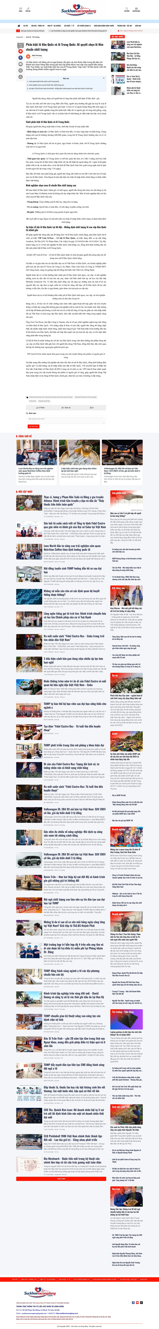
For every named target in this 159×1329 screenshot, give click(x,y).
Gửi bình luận (33, 426)
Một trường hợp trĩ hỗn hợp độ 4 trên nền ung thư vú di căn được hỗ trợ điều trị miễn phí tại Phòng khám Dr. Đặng (73, 948)
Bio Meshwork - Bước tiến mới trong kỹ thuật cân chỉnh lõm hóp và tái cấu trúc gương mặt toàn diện (72, 1160)
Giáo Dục (56, 584)
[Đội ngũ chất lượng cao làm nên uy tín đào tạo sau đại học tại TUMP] (29, 905)
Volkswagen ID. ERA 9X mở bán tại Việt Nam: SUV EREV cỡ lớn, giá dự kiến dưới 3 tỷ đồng (122, 470)
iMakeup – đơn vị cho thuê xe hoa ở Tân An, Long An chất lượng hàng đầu (127, 894)
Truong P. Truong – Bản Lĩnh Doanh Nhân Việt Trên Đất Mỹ (126, 992)
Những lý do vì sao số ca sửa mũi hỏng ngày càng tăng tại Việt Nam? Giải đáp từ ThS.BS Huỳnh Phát (74, 924)
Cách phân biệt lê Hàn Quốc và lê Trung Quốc (44, 81)
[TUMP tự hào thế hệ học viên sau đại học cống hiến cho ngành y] (29, 709)
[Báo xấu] (20, 77)
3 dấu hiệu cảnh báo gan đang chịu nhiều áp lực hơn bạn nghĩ (78, 469)
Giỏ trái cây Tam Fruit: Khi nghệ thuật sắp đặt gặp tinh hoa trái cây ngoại (126, 1087)
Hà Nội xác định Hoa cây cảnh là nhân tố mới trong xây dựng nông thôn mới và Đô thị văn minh (126, 1169)
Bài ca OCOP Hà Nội (119, 795)
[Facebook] (133, 1302)
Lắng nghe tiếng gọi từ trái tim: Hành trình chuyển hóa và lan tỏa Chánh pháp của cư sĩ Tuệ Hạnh (75, 615)
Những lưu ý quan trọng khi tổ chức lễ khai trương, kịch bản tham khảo (125, 850)
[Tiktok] (141, 1302)
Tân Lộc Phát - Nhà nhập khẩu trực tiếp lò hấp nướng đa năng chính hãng (126, 568)
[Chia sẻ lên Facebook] (20, 58)
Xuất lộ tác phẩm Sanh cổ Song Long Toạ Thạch (126, 1160)
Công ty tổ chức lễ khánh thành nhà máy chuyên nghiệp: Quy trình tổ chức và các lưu (127, 876)
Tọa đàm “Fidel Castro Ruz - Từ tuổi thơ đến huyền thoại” (72, 728)
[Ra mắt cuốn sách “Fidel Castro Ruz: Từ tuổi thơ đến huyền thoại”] (29, 792)
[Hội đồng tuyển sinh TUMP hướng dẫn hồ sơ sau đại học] (29, 574)
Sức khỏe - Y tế (58, 516)
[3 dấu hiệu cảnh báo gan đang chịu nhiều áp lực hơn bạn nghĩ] (79, 452)
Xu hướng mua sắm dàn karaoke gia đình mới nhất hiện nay (126, 550)
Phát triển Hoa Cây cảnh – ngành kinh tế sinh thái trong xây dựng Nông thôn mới (126, 697)
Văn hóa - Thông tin (59, 539)
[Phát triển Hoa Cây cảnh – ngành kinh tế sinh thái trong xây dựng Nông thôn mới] (126, 683)
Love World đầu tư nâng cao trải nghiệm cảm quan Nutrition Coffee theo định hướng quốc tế (37, 31)
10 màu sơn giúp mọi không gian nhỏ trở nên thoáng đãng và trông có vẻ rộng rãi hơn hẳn (126, 665)
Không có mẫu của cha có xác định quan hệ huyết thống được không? (72, 593)
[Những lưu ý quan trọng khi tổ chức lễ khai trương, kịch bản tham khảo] (126, 837)
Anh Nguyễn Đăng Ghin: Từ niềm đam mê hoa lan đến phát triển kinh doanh (126, 1245)
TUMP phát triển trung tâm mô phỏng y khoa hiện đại (74, 745)
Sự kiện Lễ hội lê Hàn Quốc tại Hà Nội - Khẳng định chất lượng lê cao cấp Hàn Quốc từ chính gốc (61, 88)
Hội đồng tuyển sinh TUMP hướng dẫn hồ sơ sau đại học (88, 31)
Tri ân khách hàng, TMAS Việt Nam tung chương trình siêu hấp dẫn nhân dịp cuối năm (126, 578)
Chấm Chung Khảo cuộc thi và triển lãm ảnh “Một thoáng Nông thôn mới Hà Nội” (127, 803)
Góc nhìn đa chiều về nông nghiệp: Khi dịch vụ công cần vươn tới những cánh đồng (73, 833)
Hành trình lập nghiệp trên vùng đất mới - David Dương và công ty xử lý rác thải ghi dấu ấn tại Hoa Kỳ (74, 995)
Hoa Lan (116, 1189)
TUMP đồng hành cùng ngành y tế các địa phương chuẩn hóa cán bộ (72, 972)
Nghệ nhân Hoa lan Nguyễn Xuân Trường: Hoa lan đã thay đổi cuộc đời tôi (126, 1263)
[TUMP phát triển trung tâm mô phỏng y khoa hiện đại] (29, 751)
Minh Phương (37, 56)
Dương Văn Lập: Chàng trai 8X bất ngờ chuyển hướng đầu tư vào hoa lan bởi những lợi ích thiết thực (125, 1212)
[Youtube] (137, 1302)
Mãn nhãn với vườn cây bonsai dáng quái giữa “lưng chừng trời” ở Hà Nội (126, 1179)
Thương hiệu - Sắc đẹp (60, 1174)
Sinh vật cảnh (118, 1106)
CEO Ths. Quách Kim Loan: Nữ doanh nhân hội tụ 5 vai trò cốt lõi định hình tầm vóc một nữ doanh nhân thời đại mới (74, 1113)
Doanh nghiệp (118, 829)
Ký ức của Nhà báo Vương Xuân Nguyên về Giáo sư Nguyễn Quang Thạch (126, 1151)
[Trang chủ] (19, 25)
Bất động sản (118, 588)
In (93, 408)
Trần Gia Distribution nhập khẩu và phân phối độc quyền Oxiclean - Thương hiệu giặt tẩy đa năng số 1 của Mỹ (127, 1078)
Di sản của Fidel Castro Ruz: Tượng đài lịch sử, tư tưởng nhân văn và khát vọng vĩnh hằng (71, 766)
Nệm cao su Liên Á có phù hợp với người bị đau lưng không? (125, 514)
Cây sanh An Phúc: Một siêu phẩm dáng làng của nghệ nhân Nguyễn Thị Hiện (125, 1128)
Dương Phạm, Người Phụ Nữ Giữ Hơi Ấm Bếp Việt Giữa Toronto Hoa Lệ (127, 974)
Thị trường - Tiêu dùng (123, 1011)
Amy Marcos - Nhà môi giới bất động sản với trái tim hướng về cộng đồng (126, 609)
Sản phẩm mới (119, 493)
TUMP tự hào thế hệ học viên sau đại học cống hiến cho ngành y (75, 705)
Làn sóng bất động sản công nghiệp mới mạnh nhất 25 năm (126, 656)
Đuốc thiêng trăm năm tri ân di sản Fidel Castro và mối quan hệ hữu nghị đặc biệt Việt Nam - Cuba (75, 683)
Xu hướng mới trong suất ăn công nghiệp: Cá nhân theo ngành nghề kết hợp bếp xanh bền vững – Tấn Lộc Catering (127, 1069)
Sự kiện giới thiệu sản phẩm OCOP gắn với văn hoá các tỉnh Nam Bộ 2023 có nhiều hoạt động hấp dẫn (125, 756)
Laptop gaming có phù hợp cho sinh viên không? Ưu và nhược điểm (126, 1033)
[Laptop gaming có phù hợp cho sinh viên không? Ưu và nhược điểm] (126, 1019)
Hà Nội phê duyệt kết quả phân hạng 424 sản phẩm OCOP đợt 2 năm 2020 (126, 812)
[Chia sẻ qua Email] (20, 64)
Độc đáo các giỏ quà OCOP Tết (122, 820)
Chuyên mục (136, 11)
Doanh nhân (117, 914)
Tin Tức (56, 733)
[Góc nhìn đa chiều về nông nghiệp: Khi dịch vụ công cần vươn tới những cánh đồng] (29, 837)
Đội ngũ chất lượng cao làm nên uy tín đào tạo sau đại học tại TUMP (74, 901)
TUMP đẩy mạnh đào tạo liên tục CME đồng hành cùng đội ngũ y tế (74, 1066)
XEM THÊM (61, 1179)
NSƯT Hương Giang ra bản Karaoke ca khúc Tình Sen (127, 559)
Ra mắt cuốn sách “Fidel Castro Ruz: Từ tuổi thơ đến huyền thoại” (73, 788)
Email (20, 11)
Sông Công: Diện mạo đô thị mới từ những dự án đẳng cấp (126, 637)
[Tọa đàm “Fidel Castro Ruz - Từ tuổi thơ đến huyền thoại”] (29, 732)
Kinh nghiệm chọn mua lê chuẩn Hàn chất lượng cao (46, 85)
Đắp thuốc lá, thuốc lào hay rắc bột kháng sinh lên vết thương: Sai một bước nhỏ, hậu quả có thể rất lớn (74, 1089)
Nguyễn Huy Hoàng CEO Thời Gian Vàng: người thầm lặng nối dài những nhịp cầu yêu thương (127, 983)
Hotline (28, 11)
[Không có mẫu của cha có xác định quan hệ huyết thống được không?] (29, 597)
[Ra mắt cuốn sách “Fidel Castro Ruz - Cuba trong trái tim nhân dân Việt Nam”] (29, 642)
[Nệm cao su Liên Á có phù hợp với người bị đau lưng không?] (126, 500)
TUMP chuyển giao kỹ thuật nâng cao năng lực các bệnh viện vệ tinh (72, 1018)
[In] (20, 70)
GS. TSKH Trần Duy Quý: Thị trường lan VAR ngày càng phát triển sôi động (127, 1236)
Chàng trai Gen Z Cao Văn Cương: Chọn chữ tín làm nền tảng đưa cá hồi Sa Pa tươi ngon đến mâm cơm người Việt (125, 937)
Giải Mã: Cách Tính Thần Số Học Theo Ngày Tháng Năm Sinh (126, 885)
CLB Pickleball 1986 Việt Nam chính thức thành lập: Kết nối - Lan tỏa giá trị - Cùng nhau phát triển (73, 1138)
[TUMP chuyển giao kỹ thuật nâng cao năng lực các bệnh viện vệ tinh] (29, 1022)
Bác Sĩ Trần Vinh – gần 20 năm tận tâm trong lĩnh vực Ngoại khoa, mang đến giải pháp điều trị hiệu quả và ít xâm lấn (74, 1042)
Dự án (115, 675)
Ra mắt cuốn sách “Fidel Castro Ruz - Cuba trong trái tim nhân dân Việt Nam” (74, 638)
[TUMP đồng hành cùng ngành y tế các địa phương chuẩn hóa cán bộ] (29, 976)
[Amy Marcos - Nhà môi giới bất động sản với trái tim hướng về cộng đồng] (126, 595)
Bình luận (21, 45)
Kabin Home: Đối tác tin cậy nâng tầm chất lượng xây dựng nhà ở (127, 904)
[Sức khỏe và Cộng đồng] (79, 10)
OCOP (115, 733)
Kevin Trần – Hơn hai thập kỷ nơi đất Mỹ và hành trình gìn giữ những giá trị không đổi (74, 878)
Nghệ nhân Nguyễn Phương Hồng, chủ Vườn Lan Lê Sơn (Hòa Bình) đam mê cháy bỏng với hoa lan (127, 1254)
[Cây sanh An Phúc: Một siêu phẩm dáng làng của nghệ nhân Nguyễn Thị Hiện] (126, 1114)
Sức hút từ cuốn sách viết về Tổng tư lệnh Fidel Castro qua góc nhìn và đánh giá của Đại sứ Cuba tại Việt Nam (75, 525)
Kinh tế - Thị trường (23, 463)
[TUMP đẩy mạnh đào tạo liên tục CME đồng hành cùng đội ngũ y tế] (29, 1070)
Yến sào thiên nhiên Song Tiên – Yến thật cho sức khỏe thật (126, 1097)
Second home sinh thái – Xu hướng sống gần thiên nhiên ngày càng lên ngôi (126, 646)
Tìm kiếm (126, 11)
